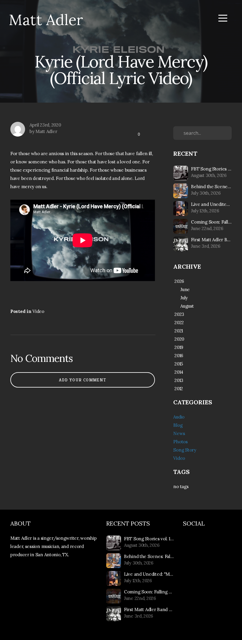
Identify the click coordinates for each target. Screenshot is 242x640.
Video (38, 311)
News (179, 433)
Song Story (184, 450)
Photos (180, 441)
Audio (178, 417)
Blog (177, 425)
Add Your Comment (82, 380)
